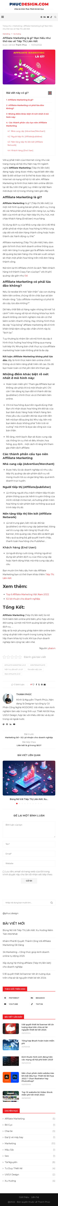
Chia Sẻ (30, 1131)
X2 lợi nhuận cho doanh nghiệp (23, 599)
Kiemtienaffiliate (37, 665)
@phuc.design (10, 913)
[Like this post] (33, 684)
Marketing (17, 26)
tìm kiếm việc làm (35, 669)
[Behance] (45, 17)
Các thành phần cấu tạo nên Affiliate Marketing (26, 124)
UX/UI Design (30, 1174)
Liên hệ (35, 1197)
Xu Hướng (30, 1181)
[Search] (55, 17)
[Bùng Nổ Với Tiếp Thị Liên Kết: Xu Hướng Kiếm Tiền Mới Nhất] (29, 778)
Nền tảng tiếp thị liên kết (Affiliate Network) (25, 143)
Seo (30, 1156)
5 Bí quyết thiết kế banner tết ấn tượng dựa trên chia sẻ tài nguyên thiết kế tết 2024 (38, 1027)
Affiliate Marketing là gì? (20, 100)
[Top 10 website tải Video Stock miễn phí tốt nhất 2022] (11, 1096)
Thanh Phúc (21, 45)
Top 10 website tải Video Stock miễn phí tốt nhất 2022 (37, 1093)
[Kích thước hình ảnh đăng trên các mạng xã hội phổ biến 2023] (11, 1061)
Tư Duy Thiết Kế (30, 1168)
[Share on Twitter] (39, 684)
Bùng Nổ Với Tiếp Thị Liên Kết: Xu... (29, 799)
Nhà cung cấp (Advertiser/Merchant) (28, 131)
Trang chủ (7, 26)
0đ (26, 275)
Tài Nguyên (30, 1162)
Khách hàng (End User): (22, 150)
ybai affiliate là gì (12, 674)
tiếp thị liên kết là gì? (13, 669)
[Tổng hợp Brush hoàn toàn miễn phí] (11, 1045)
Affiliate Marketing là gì (15, 665)
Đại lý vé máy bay (30, 1137)
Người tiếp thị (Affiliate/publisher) (26, 136)
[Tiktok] (51, 17)
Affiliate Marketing (30, 1118)
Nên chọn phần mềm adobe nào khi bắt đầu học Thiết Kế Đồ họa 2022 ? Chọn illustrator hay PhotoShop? (38, 1077)
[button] (5, 782)
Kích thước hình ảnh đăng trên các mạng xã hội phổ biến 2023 (37, 1058)
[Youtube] (48, 17)
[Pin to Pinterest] (42, 684)
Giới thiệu (24, 1197)
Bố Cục (30, 1125)
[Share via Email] (45, 684)
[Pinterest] (41, 17)
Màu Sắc (30, 1150)
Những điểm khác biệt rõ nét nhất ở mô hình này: (27, 115)
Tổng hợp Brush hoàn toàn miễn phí (38, 1042)
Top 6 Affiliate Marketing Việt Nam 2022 (27, 594)
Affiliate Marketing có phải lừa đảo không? (25, 107)
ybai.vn (51, 648)
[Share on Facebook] (36, 684)
